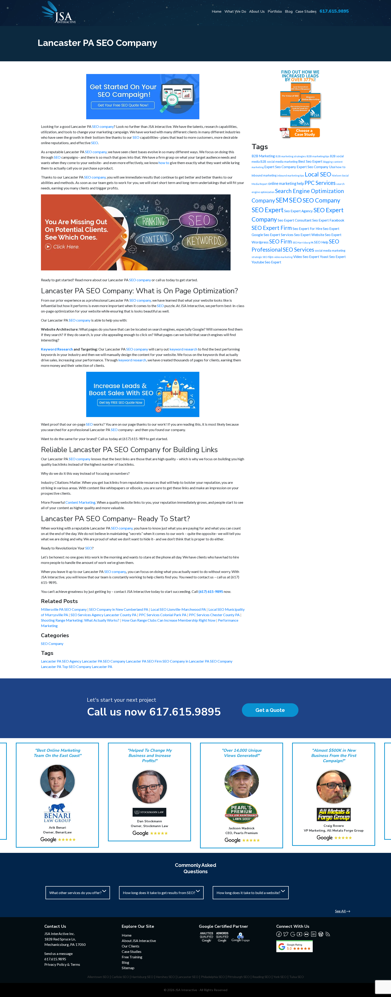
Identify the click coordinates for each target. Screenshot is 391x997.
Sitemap (128, 968)
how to (164, 162)
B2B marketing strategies (291, 156)
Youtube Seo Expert (266, 262)
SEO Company (52, 643)
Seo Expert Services (278, 235)
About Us (257, 11)
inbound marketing (264, 175)
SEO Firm (280, 241)
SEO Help (321, 242)
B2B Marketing (263, 156)
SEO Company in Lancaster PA (186, 661)
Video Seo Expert (306, 257)
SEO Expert (268, 210)
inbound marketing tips (290, 175)
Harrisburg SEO (142, 977)
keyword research (183, 349)
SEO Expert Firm (272, 227)
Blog (289, 11)
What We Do (235, 11)
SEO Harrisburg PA (303, 242)
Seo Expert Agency (298, 211)
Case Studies (306, 11)
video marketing (283, 256)
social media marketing (330, 250)
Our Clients (130, 946)
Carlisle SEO (120, 977)
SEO (136, 137)
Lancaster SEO (187, 977)
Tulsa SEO (296, 977)
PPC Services (320, 182)
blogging (328, 161)
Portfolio (275, 11)
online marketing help (286, 183)
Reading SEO (261, 977)
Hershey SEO (165, 977)
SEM (282, 200)
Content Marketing (80, 502)
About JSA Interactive (139, 940)
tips (271, 257)
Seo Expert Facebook (328, 220)
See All (340, 911)
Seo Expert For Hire (307, 229)
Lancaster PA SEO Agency (61, 661)
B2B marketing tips (318, 156)
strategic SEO (259, 256)
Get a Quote (270, 710)
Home (217, 11)
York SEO (280, 977)
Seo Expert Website (309, 235)
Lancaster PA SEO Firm (144, 661)
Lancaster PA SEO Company (104, 661)
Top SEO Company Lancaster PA (87, 666)
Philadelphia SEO (213, 977)
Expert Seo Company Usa (316, 167)
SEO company (103, 126)
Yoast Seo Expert (333, 257)
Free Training (132, 957)
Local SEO (318, 174)
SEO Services (298, 249)
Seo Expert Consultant (295, 220)
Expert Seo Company (280, 167)
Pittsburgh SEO (238, 977)
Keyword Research (57, 349)
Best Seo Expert (310, 161)
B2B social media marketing (279, 161)
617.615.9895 (334, 11)
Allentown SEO (98, 977)
